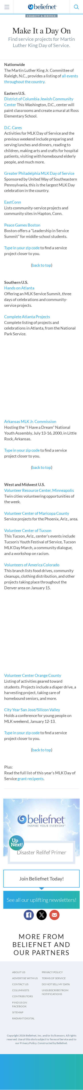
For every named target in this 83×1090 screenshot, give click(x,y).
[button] (76, 7)
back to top (41, 265)
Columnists (20, 990)
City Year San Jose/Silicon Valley (32, 709)
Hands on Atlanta (19, 287)
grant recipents (30, 778)
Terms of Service (54, 978)
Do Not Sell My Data (56, 984)
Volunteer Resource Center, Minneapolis (39, 490)
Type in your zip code (22, 247)
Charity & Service (41, 15)
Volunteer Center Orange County (32, 675)
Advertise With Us (25, 978)
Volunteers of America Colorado (31, 564)
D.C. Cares (13, 127)
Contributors (22, 996)
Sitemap (17, 1012)
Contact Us (20, 984)
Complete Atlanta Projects (27, 316)
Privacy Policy (52, 972)
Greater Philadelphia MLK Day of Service (39, 173)
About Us (18, 972)
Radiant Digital (23, 1018)
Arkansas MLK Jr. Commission (30, 421)
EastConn (12, 202)
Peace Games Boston (22, 225)
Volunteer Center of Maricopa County (36, 513)
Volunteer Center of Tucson (27, 530)
